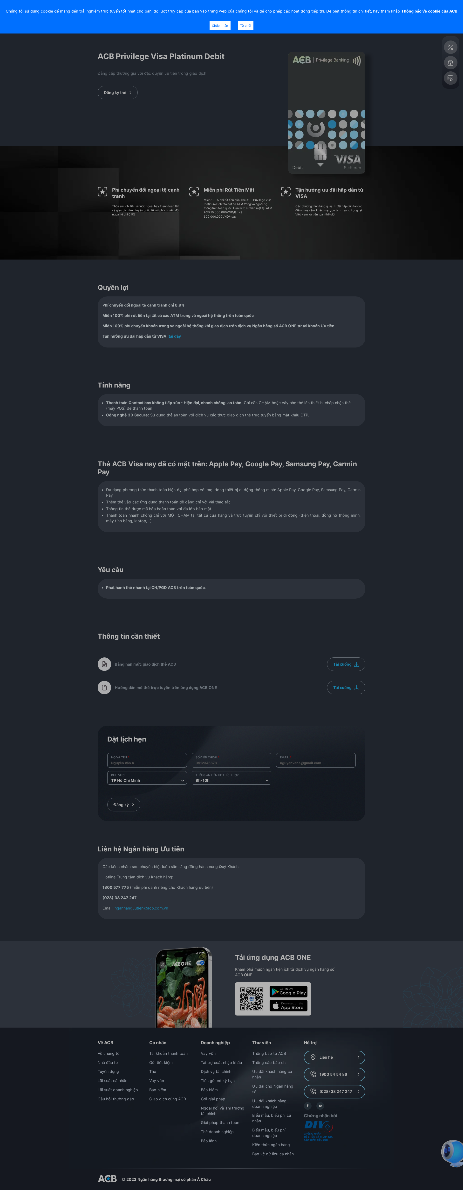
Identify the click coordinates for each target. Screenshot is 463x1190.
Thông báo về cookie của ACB (429, 11)
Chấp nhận (220, 25)
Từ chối (245, 25)
